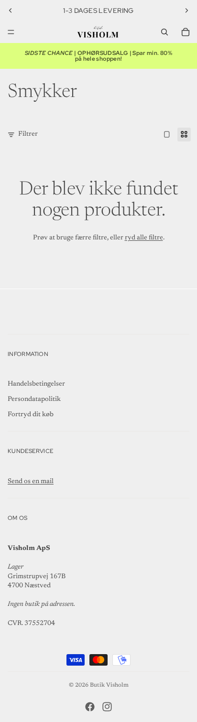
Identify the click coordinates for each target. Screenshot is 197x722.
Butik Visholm (109, 685)
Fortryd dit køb (31, 414)
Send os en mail (31, 481)
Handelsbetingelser (36, 384)
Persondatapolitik (34, 399)
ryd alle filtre (144, 238)
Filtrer (28, 134)
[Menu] (11, 32)
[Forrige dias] (10, 10)
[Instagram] (107, 706)
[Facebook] (90, 706)
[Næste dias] (186, 10)
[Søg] (164, 32)
